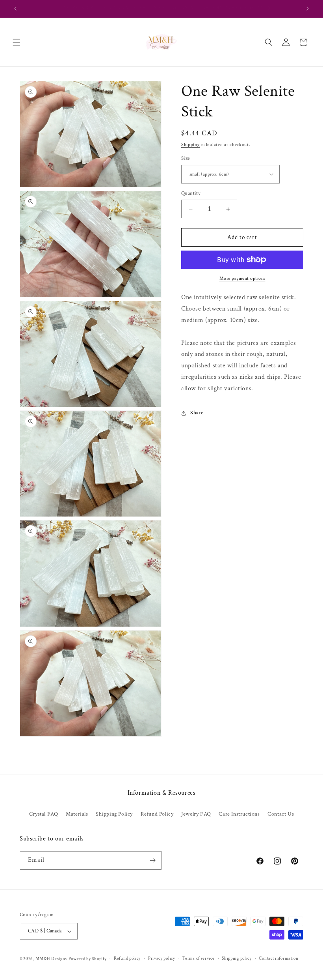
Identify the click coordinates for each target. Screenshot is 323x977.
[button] (16, 42)
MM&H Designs (51, 959)
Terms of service (198, 958)
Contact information (278, 958)
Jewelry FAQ (196, 814)
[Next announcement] (307, 8)
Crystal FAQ (43, 814)
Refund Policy (157, 814)
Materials (77, 814)
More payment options (242, 278)
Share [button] (197, 412)
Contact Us (280, 814)
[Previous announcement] (15, 8)
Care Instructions (239, 814)
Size (185, 158)
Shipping (190, 145)
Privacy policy (161, 958)
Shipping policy (237, 958)
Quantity (190, 193)
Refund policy (127, 958)
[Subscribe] (152, 860)
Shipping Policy (114, 814)
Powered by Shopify (88, 959)
